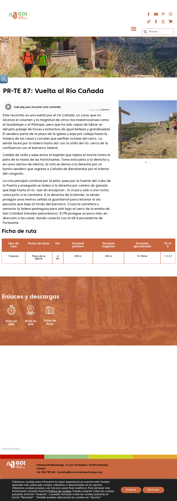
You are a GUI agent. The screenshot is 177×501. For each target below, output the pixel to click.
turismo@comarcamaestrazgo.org (79, 472)
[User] (163, 21)
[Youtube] (156, 14)
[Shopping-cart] (170, 21)
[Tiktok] (148, 21)
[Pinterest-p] (163, 14)
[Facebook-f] (148, 14)
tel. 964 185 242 (45, 472)
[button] (133, 28)
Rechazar (153, 490)
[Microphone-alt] (156, 21)
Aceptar (131, 490)
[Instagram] (170, 14)
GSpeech (105, 110)
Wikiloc (17, 449)
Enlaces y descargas (30, 297)
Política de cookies (59, 491)
